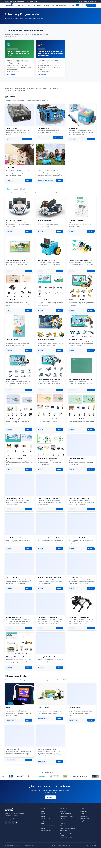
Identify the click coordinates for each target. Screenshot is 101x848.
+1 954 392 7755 (84, 1)
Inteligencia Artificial (46, 830)
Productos (46, 5)
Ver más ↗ (91, 139)
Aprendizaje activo (65, 830)
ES (77, 5)
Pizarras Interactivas (65, 813)
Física (42, 811)
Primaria (43, 828)
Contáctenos (93, 1)
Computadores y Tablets (66, 816)
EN (80, 5)
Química (43, 813)
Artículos (72, 5)
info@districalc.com (85, 821)
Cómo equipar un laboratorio (67, 828)
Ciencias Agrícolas (45, 818)
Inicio (18, 5)
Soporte (62, 823)
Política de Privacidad (91, 845)
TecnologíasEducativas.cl (67, 837)
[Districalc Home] (9, 5)
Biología (43, 816)
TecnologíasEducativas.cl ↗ (59, 5)
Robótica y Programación (47, 825)
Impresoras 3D (64, 818)
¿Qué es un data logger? (66, 833)
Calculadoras (63, 821)
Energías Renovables (46, 821)
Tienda (62, 835)
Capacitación (63, 811)
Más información (27, 139)
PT (84, 5)
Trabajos (82, 813)
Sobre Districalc (26, 5)
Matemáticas (44, 823)
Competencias (37, 5)
